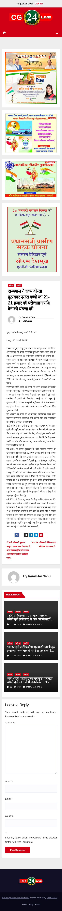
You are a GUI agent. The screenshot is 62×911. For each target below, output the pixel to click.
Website (9, 816)
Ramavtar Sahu (28, 317)
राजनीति (19, 285)
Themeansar (52, 898)
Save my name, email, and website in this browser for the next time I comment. (31, 839)
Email (8, 799)
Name (9, 781)
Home (24, 905)
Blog (31, 905)
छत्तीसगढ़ (11, 285)
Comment (10, 722)
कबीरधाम (10, 612)
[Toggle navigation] (57, 32)
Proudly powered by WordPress (15, 898)
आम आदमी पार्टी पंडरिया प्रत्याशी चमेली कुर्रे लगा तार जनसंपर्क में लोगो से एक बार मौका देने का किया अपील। (31, 650)
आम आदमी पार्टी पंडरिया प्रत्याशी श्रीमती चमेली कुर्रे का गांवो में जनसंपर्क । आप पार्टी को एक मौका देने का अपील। (31, 682)
